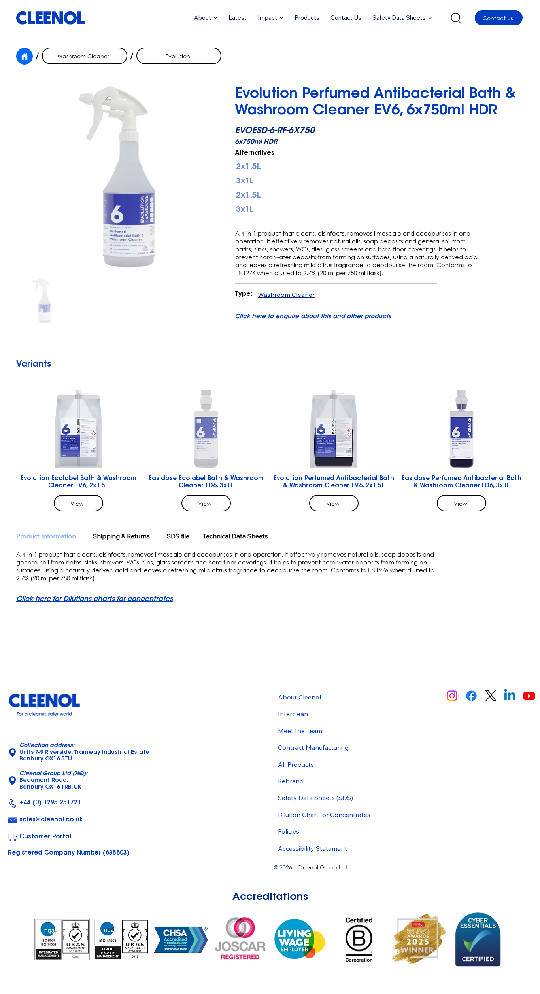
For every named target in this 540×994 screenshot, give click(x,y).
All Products (296, 764)
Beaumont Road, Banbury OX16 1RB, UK (53, 780)
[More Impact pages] (281, 18)
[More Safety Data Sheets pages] (430, 18)
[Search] (455, 18)
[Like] (24, 56)
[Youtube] (529, 696)
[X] (491, 696)
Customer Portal (45, 837)
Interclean (293, 714)
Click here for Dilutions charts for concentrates (94, 599)
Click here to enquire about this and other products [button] (313, 317)
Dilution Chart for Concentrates (324, 815)
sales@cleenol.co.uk (51, 820)
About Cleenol (299, 697)
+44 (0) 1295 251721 (50, 803)
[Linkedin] (510, 696)
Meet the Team (300, 731)
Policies (288, 831)
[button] (307, 17)
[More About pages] (215, 18)
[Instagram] (452, 696)
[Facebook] (471, 696)
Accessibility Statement (312, 848)
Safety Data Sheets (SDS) (315, 798)
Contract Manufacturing (313, 747)
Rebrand (291, 781)
